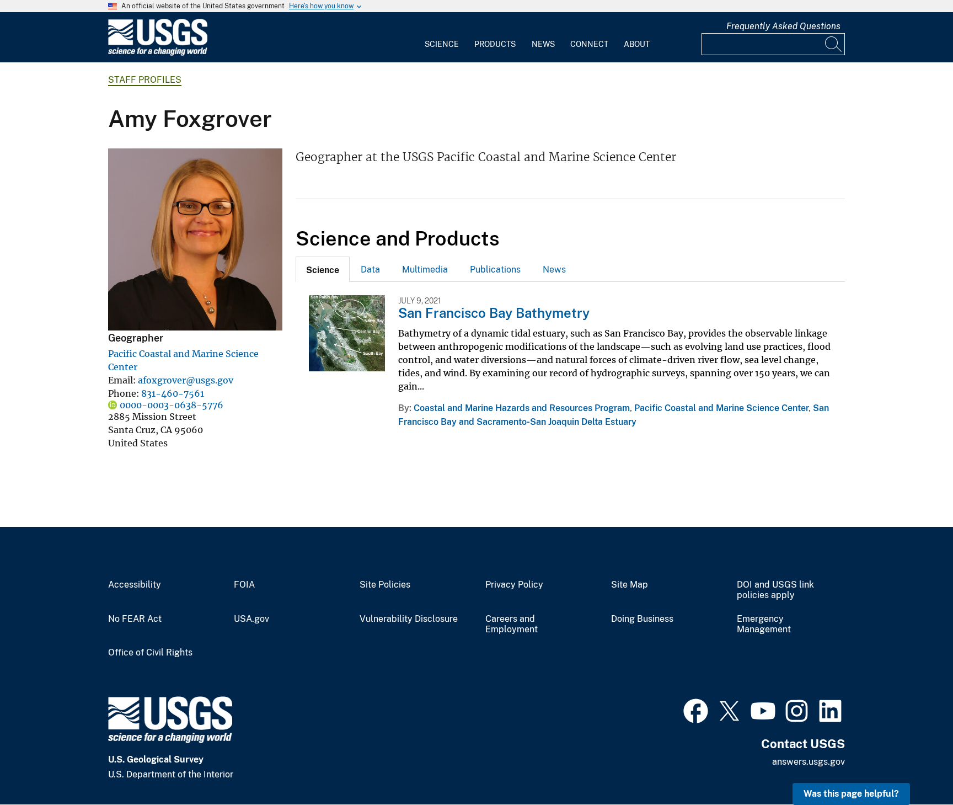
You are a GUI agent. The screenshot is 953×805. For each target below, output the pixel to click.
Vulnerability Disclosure (409, 619)
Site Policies (385, 585)
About (637, 44)
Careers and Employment (511, 624)
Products (495, 44)
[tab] (323, 269)
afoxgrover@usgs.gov (185, 380)
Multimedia (425, 269)
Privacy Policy (514, 585)
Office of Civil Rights (150, 653)
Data (370, 269)
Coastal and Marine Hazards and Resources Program (522, 408)
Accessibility (134, 585)
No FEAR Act (135, 619)
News (543, 44)
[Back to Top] (913, 765)
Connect (589, 44)
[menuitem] (442, 37)
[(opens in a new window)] (695, 709)
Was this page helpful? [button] (851, 793)
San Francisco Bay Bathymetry (494, 313)
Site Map (629, 585)
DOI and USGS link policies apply (775, 590)
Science (442, 44)
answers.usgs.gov (808, 761)
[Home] (157, 53)
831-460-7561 (172, 393)
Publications (495, 269)
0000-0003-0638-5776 (171, 405)
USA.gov (251, 619)
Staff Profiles (144, 79)
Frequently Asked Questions (783, 26)
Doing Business (642, 619)
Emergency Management (764, 624)
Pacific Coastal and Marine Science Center (721, 408)
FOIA (244, 585)
